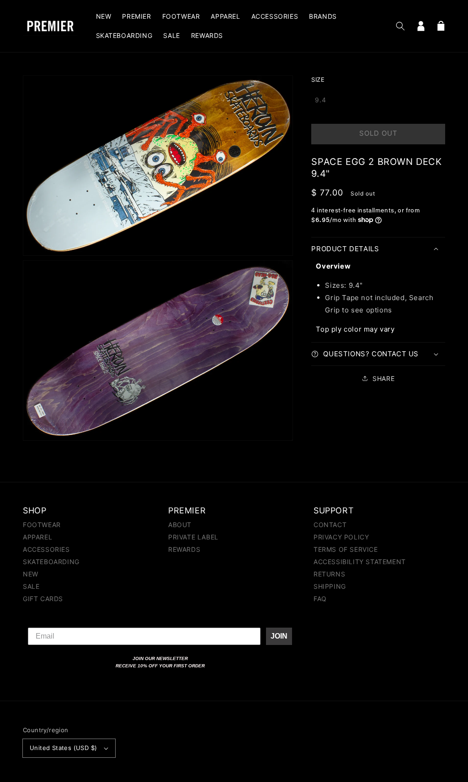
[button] (400, 26)
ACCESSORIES (46, 549)
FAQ (320, 598)
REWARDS (184, 549)
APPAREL (37, 537)
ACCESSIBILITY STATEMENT (360, 561)
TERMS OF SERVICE (346, 549)
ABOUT (179, 525)
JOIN (279, 636)
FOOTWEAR (42, 525)
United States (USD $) (63, 747)
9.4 (320, 100)
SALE (31, 586)
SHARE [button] (383, 378)
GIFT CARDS (43, 598)
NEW (30, 574)
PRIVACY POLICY (341, 537)
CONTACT (330, 525)
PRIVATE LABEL (193, 537)
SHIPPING (330, 586)
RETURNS (329, 574)
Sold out (378, 133)
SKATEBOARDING (51, 561)
